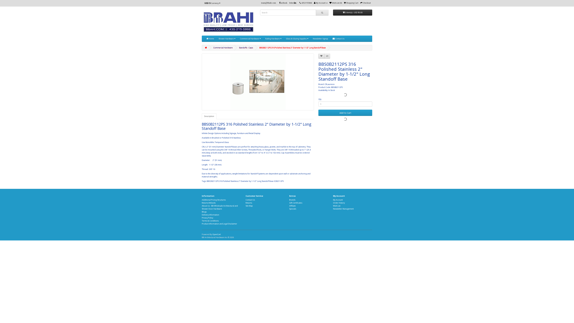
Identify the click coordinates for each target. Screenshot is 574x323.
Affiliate (292, 206)
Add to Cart (345, 112)
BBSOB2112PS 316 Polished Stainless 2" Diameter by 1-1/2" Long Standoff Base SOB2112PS (245, 181)
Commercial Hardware (250, 38)
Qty (319, 99)
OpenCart (216, 234)
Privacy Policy (207, 218)
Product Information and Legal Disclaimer (219, 224)
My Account (338, 200)
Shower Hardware (226, 38)
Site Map (249, 206)
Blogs (204, 212)
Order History (339, 203)
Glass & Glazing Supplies (296, 38)
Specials (292, 209)
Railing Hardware (272, 38)
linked (291, 3)
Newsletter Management (343, 209)
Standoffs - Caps (246, 47)
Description (209, 116)
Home (211, 38)
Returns (249, 203)
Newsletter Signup (320, 38)
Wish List (336, 206)
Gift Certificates (295, 203)
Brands (292, 200)
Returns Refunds (209, 203)
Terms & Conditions (210, 221)
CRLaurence (330, 84)
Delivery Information (210, 215)
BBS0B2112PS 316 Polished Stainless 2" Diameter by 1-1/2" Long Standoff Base (292, 47)
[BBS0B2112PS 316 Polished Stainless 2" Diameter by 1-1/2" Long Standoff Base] (258, 82)
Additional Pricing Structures (214, 200)
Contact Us (339, 38)
